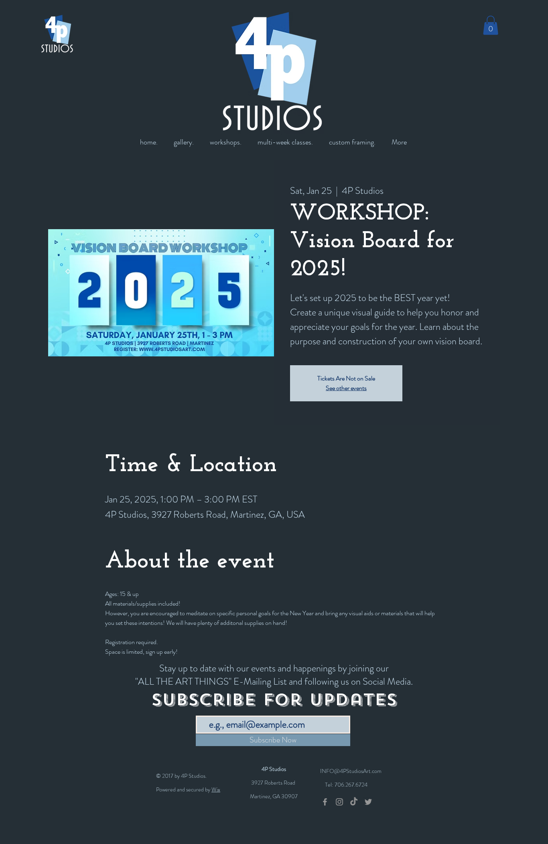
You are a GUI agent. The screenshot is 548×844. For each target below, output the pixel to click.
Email (202, 709)
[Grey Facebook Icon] (325, 802)
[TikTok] (354, 802)
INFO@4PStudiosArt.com (351, 771)
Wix (215, 789)
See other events (346, 388)
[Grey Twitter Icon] (368, 802)
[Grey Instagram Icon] (339, 802)
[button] (491, 25)
